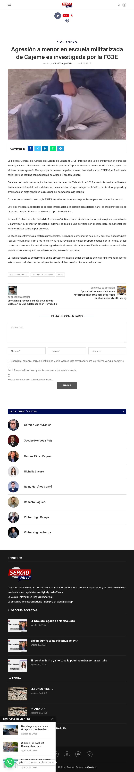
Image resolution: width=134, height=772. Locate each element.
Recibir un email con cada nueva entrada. (30, 379)
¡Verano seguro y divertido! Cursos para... (36, 761)
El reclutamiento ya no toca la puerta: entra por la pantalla (69, 660)
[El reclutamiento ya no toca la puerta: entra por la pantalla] (17, 665)
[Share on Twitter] (37, 148)
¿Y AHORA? (38, 708)
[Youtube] (78, 754)
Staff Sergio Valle (63, 63)
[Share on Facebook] (30, 148)
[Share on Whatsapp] (53, 148)
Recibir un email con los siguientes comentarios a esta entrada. (42, 370)
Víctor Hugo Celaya (36, 517)
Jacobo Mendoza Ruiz (38, 440)
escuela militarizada (43, 274)
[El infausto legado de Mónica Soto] (17, 625)
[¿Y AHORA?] (17, 713)
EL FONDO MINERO (42, 688)
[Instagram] (67, 754)
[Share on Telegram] (60, 148)
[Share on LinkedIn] (45, 148)
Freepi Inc (91, 767)
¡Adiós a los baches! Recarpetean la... (32, 745)
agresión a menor (18, 274)
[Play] (57, 15)
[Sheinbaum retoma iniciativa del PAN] (17, 645)
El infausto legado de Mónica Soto (53, 620)
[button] (9, 762)
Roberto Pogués (34, 502)
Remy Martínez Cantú (38, 486)
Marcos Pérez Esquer (37, 456)
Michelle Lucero (34, 471)
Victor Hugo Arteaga (37, 532)
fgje (60, 274)
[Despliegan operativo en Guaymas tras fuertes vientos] (10, 730)
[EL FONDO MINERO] (17, 693)
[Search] (119, 5)
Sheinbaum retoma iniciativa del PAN (54, 640)
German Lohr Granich (37, 424)
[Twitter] (56, 754)
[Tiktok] (89, 754)
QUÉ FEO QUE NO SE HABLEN (49, 728)
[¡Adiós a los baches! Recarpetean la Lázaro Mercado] (10, 747)
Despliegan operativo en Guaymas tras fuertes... (35, 728)
